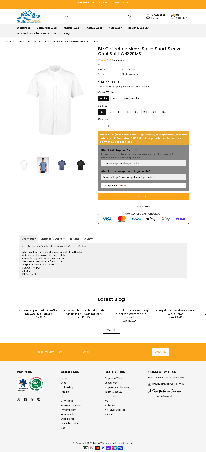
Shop (63, 382)
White (103, 98)
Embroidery (67, 387)
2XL (145, 112)
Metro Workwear (102, 443)
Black (115, 98)
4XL (164, 112)
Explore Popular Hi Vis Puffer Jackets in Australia (38, 312)
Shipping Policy (69, 418)
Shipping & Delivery (53, 239)
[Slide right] (202, 310)
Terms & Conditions (71, 405)
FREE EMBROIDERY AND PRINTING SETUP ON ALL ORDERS (103, 4)
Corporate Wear (113, 378)
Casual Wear (111, 382)
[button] (179, 16)
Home (8, 41)
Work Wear (110, 396)
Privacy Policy (68, 409)
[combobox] (97, 16)
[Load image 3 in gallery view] (62, 165)
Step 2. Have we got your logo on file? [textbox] (125, 171)
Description (29, 239)
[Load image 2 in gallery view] (43, 165)
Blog (63, 427)
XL (136, 112)
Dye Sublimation (70, 423)
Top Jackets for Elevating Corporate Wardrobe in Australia (130, 314)
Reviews (89, 239)
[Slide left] (20, 310)
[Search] (129, 16)
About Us (65, 396)
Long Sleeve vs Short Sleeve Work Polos (175, 312)
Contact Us (67, 400)
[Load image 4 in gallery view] (81, 165)
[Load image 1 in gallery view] (24, 165)
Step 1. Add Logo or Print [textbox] (143, 153)
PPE (106, 400)
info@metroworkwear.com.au (168, 383)
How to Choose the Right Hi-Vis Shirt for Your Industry (84, 312)
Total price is (114, 185)
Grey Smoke (131, 98)
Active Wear (111, 405)
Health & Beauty (113, 391)
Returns (74, 239)
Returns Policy (68, 414)
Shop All (109, 414)
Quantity (103, 119)
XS (101, 112)
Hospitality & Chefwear (117, 387)
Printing (65, 391)
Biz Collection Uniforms (24, 41)
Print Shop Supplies (115, 409)
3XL (154, 112)
